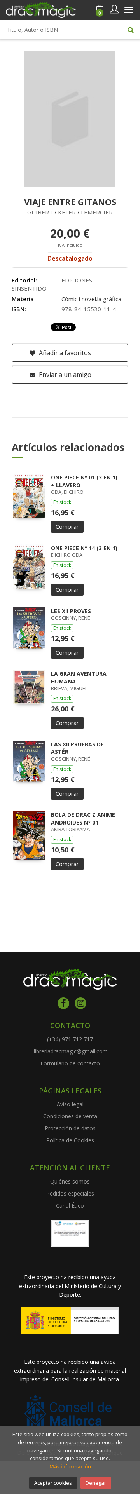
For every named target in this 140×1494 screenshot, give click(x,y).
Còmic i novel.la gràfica (91, 299)
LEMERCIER (97, 212)
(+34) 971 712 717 (70, 1039)
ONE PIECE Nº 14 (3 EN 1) (84, 548)
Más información (70, 1466)
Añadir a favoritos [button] (64, 353)
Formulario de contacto (70, 1063)
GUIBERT (40, 212)
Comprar (67, 526)
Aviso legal (70, 1104)
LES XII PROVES (71, 611)
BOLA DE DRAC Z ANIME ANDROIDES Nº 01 (83, 818)
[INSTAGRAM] (80, 1003)
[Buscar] (130, 29)
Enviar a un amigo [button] (64, 374)
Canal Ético (70, 1205)
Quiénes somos (70, 1181)
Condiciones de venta (70, 1116)
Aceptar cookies (53, 1482)
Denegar (96, 1482)
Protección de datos (70, 1128)
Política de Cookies (70, 1140)
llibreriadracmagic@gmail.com (70, 1051)
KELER (67, 212)
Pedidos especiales (70, 1193)
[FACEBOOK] (63, 1003)
